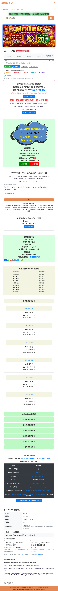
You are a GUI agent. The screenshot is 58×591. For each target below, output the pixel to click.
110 (37, 469)
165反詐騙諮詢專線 (22, 500)
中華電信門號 (49, 55)
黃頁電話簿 (6, 3)
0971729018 (29, 325)
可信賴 (24, 164)
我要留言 (16, 66)
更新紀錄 (24, 587)
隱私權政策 (34, 587)
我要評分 (8, 66)
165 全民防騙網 (37, 554)
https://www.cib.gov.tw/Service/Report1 (38, 487)
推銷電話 (9, 73)
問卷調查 (8, 75)
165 (40, 469)
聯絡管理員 (45, 587)
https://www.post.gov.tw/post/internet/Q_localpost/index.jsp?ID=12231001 (28, 494)
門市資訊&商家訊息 (38, 90)
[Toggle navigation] (55, 2)
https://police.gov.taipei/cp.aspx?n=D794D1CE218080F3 (38, 490)
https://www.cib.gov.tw (38, 483)
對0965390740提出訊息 (29, 112)
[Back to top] (55, 583)
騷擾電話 (25, 73)
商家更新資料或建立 (29, 96)
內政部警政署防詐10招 (35, 500)
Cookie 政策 (39, 587)
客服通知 (34, 73)
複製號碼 (25, 66)
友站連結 (29, 587)
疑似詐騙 (17, 73)
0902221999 (29, 308)
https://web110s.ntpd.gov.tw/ (38, 476)
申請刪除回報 (29, 226)
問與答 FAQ (19, 587)
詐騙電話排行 (13, 587)
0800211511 (38, 472)
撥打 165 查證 (34, 66)
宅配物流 (42, 73)
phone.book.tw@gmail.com (32, 181)
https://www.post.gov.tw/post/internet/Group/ (36, 458)
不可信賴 (34, 164)
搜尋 (50, 18)
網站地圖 (29, 589)
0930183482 (29, 343)
